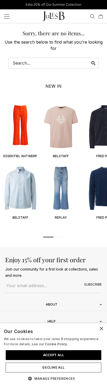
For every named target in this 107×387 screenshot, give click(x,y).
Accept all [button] (53, 355)
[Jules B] (53, 16)
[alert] (53, 355)
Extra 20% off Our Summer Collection (53, 4)
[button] (53, 378)
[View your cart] (101, 16)
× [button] (101, 329)
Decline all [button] (53, 367)
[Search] (92, 16)
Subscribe (93, 284)
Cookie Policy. (56, 344)
